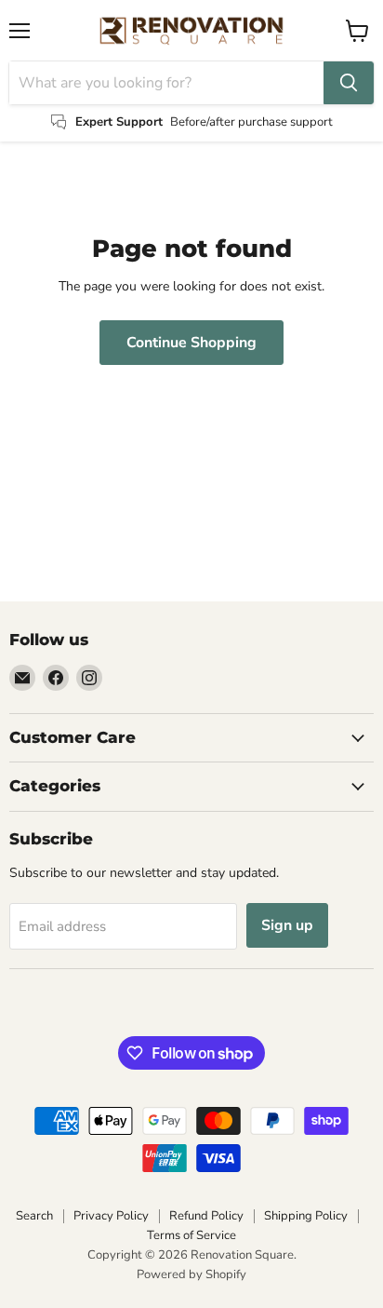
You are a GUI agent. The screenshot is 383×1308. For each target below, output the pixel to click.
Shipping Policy (306, 1215)
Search (34, 1215)
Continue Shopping (191, 342)
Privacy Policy (111, 1215)
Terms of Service (191, 1235)
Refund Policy (206, 1215)
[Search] (349, 82)
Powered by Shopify (191, 1274)
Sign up (287, 925)
